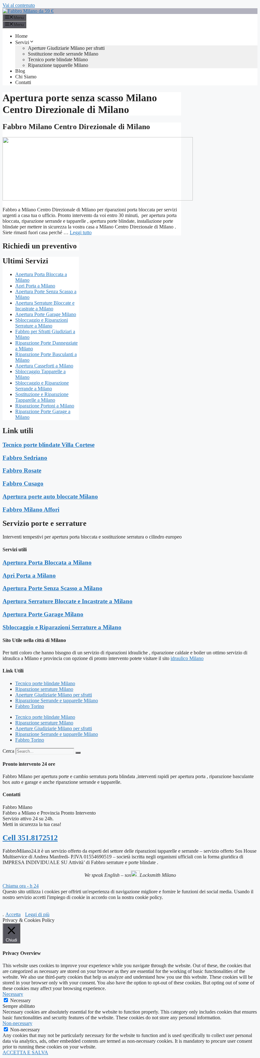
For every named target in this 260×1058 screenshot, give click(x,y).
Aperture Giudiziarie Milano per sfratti (66, 48)
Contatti (23, 82)
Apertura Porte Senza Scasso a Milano (52, 588)
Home (21, 36)
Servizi (22, 42)
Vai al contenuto (19, 5)
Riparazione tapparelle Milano (58, 65)
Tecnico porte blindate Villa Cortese (48, 444)
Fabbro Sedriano (25, 457)
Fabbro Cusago (23, 483)
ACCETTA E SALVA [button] (25, 1052)
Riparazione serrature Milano (44, 689)
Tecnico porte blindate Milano (58, 59)
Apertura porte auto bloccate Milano (50, 496)
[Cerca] (78, 753)
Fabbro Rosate (22, 470)
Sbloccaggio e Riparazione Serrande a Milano (42, 385)
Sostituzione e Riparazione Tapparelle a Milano (41, 397)
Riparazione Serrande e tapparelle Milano (56, 700)
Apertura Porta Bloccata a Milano (47, 562)
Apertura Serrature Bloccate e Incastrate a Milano (45, 305)
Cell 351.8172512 (30, 838)
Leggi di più (37, 914)
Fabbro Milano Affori (31, 509)
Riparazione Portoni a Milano (44, 405)
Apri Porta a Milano (35, 285)
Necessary (20, 1000)
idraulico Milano (187, 658)
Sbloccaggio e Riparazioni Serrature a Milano (41, 322)
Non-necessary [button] (17, 1023)
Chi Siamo (25, 76)
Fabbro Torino (29, 706)
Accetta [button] (13, 914)
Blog (20, 71)
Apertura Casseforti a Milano (44, 365)
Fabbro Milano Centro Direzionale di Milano (76, 126)
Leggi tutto (81, 232)
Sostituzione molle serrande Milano (63, 53)
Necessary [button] (13, 994)
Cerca (8, 751)
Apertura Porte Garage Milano (45, 314)
